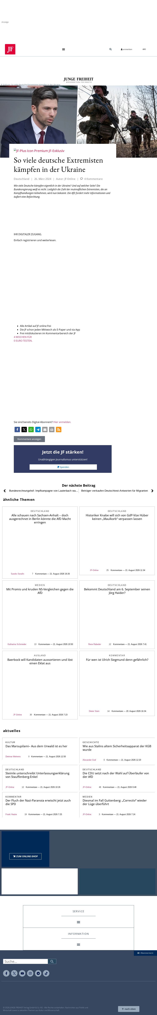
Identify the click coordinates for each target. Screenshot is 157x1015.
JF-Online (94, 570)
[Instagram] (30, 973)
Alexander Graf (89, 760)
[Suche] (52, 961)
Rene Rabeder (94, 644)
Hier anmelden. (62, 422)
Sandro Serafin (17, 574)
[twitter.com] (14, 973)
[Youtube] (22, 973)
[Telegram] (38, 973)
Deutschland (21, 179)
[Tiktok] (46, 973)
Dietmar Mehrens (13, 756)
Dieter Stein (94, 711)
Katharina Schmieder (17, 644)
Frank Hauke (11, 814)
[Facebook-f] (6, 973)
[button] (63, 49)
